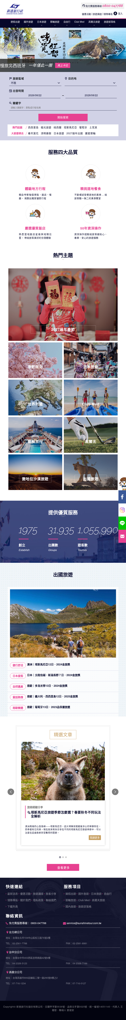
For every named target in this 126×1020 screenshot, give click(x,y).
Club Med (79, 21)
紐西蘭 (58, 127)
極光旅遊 (46, 127)
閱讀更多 (95, 837)
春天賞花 (33, 133)
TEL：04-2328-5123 (16, 963)
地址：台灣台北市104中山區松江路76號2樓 (28, 937)
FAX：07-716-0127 (76, 983)
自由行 (66, 21)
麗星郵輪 (90, 133)
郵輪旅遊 (54, 21)
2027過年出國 (74, 133)
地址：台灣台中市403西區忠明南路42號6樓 (28, 957)
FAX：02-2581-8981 (76, 943)
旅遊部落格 (109, 21)
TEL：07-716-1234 (16, 983)
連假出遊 (15, 21)
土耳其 (93, 127)
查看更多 (63, 867)
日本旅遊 (41, 21)
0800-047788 (112, 6)
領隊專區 (108, 14)
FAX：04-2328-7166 (76, 963)
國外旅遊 (28, 21)
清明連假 (46, 133)
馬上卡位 (62, 65)
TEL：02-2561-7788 (16, 943)
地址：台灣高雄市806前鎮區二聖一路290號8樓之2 (32, 977)
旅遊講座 (97, 14)
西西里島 (33, 127)
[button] (6, 49)
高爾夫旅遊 (94, 21)
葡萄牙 (83, 127)
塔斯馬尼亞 (70, 127)
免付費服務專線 (94, 6)
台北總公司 (15, 932)
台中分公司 (15, 952)
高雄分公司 (15, 972)
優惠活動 (86, 14)
